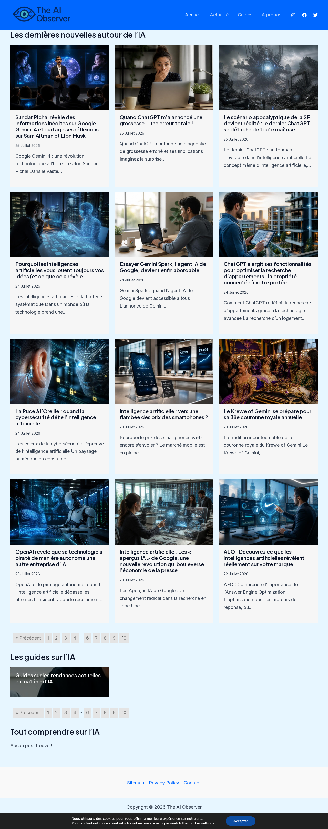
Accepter (240, 820)
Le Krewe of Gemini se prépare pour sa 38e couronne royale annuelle (267, 414)
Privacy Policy (164, 782)
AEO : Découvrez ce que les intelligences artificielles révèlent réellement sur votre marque (264, 557)
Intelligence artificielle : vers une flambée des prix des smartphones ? (164, 414)
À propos (271, 14)
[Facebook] (304, 15)
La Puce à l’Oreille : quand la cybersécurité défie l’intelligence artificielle (55, 417)
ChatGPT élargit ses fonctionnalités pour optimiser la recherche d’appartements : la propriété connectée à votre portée (267, 273)
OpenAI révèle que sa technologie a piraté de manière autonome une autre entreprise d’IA (58, 557)
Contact (192, 782)
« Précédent (28, 638)
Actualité (219, 14)
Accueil (193, 14)
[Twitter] (315, 15)
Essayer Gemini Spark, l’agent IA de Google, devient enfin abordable (163, 267)
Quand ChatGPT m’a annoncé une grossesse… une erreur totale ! (161, 120)
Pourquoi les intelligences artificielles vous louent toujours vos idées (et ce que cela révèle (59, 270)
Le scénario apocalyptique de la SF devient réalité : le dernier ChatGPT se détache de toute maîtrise (267, 123)
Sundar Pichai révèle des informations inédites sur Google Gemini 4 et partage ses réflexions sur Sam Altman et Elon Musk (57, 126)
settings (207, 823)
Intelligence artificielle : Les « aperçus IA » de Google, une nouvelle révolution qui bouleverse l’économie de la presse (162, 560)
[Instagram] (293, 15)
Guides (245, 14)
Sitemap (135, 782)
